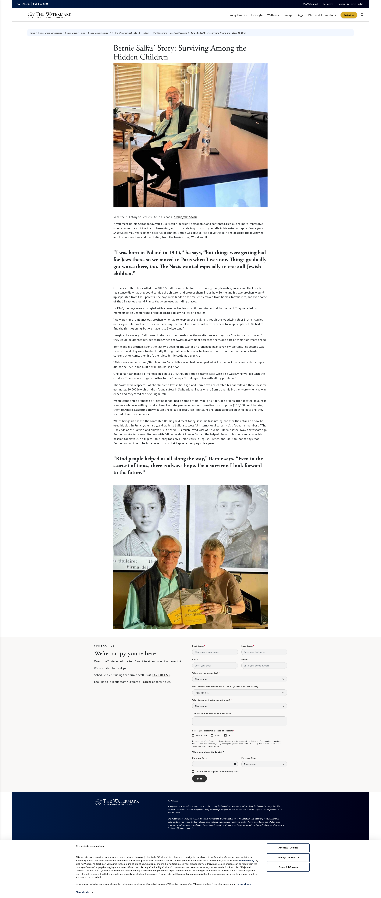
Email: (195, 659)
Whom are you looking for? (205, 673)
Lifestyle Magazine (178, 33)
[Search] (362, 15)
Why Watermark (310, 3)
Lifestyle (257, 15)
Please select (202, 679)
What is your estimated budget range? (211, 700)
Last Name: (247, 646)
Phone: (245, 659)
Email (217, 735)
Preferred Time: (248, 758)
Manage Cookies (286, 857)
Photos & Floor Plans (322, 15)
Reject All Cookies (288, 867)
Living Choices (237, 15)
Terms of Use (197, 746)
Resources (328, 3)
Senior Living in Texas (75, 33)
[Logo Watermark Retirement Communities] (49, 15)
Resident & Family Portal (350, 3)
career (147, 682)
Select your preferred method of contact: (213, 730)
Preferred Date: (199, 758)
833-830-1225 (40, 3)
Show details (82, 892)
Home (32, 33)
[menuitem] (310, 4)
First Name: (198, 646)
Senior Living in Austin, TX (99, 33)
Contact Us (348, 15)
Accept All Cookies (288, 847)
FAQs (299, 15)
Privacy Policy (213, 746)
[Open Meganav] (20, 15)
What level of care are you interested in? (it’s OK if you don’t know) (225, 686)
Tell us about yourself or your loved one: (211, 713)
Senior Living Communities (50, 33)
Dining (288, 15)
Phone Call (201, 735)
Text (230, 735)
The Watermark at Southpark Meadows (132, 33)
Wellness (273, 15)
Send (199, 778)
